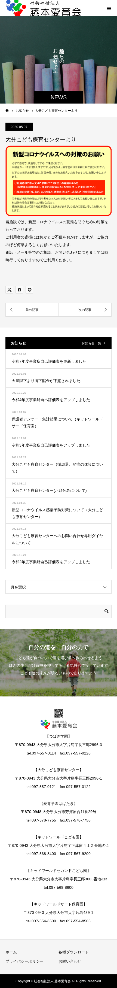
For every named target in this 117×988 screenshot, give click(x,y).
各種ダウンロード (74, 952)
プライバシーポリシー (24, 961)
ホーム (11, 952)
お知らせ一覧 (91, 343)
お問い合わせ (70, 961)
